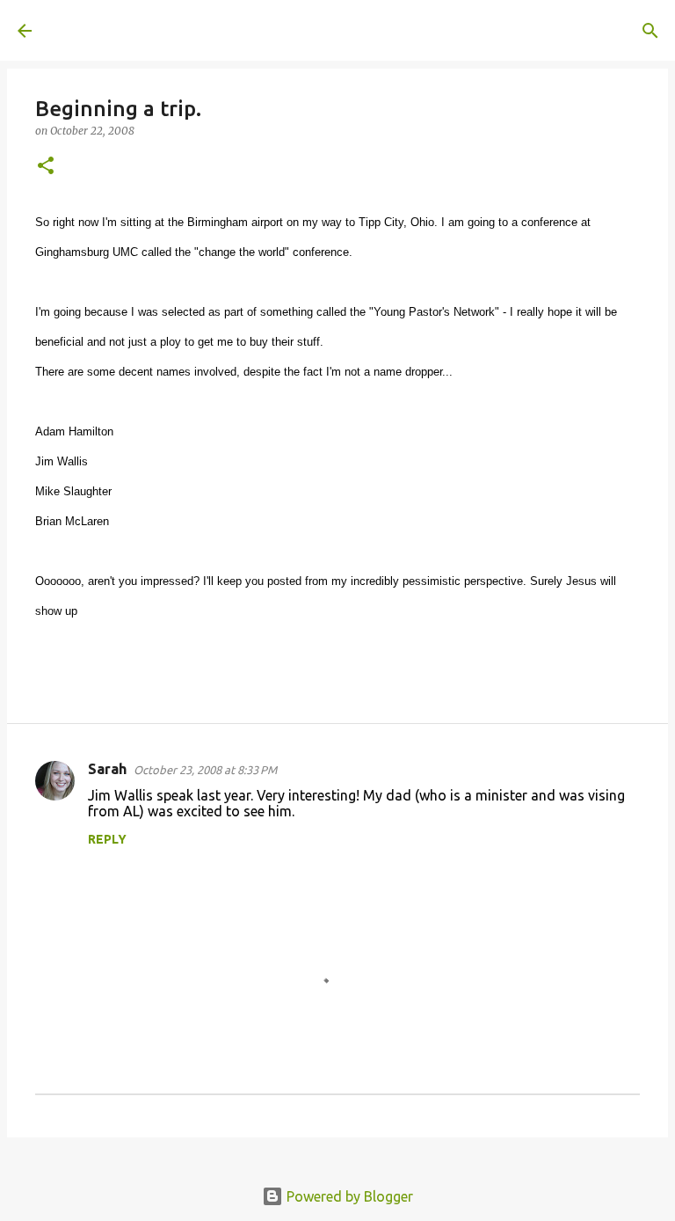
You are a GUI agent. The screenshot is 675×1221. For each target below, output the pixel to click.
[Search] (295, 31)
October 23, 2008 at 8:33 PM (205, 770)
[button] (45, 167)
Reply (107, 839)
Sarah (107, 769)
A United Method (160, 30)
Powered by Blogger (348, 1196)
